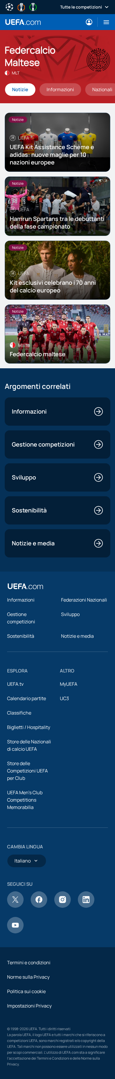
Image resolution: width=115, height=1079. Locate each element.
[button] (104, 22)
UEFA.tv (15, 684)
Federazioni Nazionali (84, 600)
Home (23, 22)
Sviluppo (70, 614)
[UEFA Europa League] (21, 6)
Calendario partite (26, 698)
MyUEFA (68, 684)
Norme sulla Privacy (28, 977)
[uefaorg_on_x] (15, 906)
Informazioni (20, 600)
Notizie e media (77, 636)
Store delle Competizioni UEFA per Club (27, 770)
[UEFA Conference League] (33, 6)
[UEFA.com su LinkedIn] (86, 906)
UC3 (64, 698)
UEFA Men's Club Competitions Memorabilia (24, 799)
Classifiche (19, 713)
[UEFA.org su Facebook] (39, 906)
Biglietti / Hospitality (28, 727)
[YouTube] (15, 931)
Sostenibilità (20, 636)
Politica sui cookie (26, 991)
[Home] (25, 586)
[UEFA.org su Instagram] (62, 906)
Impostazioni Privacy (29, 1006)
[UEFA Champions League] (9, 6)
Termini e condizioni (28, 962)
